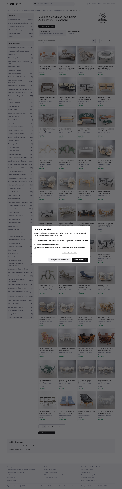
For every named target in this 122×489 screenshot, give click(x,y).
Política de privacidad (69, 253)
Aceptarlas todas (80, 260)
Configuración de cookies (60, 260)
